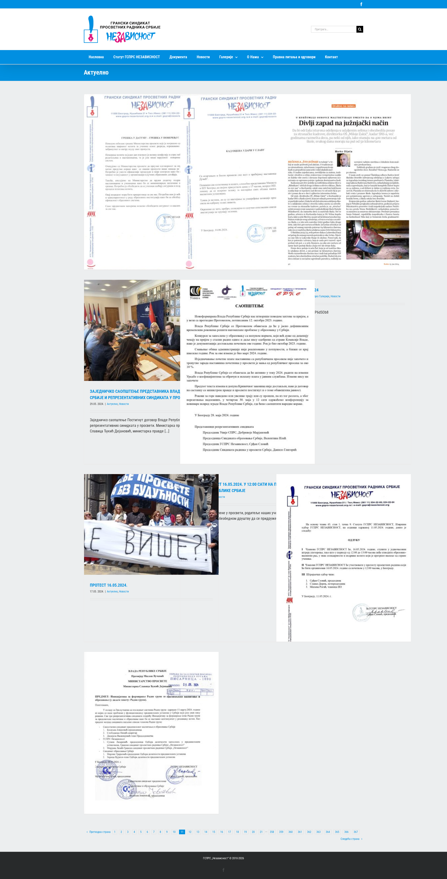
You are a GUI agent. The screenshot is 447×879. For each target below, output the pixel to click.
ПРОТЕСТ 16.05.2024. (108, 585)
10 (174, 832)
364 (328, 832)
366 (346, 832)
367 (356, 832)
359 (281, 832)
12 (190, 832)
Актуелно (112, 404)
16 (221, 832)
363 (318, 832)
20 (253, 832)
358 (272, 832)
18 (237, 832)
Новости (124, 404)
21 (261, 832)
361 (300, 832)
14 (205, 832)
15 (213, 832)
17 (229, 832)
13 (197, 832)
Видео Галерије (320, 296)
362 (309, 832)
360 (290, 832)
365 (337, 832)
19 (245, 832)
